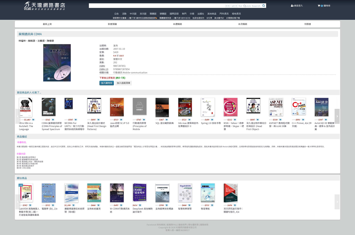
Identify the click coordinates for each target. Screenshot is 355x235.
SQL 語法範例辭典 (164, 123)
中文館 (133, 13)
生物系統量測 (94, 208)
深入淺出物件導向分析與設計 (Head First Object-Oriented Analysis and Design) (256, 129)
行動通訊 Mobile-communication (130, 72)
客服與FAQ (172, 224)
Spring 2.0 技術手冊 (211, 123)
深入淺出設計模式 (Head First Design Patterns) (96, 126)
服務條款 (204, 224)
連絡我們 (182, 224)
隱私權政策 (193, 224)
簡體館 (153, 13)
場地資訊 (236, 13)
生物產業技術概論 (164, 208)
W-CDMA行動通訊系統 (120, 210)
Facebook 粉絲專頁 (156, 224)
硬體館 (163, 13)
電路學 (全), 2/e (49, 208)
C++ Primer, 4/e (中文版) (302, 124)
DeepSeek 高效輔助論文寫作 (143, 210)
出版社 (200, 13)
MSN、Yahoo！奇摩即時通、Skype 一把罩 (234, 126)
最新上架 (47, 24)
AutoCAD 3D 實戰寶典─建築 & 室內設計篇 (325, 126)
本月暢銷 (242, 24)
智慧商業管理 (185, 208)
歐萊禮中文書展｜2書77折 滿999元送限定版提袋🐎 (135, 17)
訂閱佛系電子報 (233, 17)
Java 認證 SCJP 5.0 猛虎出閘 (119, 124)
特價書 (307, 24)
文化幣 (209, 17)
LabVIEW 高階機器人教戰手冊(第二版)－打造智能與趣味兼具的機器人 (29, 213)
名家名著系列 (198, 17)
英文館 (143, 13)
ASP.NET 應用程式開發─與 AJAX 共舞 (279, 124)
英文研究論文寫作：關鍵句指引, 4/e (234, 210)
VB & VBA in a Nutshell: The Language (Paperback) (26, 127)
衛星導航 (205, 208)
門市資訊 (224, 13)
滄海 (115, 45)
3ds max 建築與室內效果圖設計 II (188, 124)
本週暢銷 (177, 24)
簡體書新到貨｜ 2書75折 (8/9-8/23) (174, 17)
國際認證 (174, 13)
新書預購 (112, 24)
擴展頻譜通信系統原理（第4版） (74, 210)
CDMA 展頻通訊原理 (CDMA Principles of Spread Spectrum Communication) (52, 127)
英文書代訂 (219, 17)
